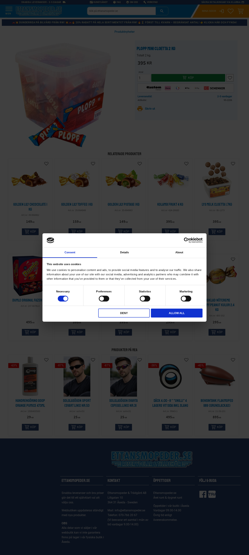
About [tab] (179, 252)
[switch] (104, 299)
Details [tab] (124, 252)
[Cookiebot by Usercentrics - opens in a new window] (187, 240)
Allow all (177, 313)
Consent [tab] (70, 252)
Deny (124, 313)
